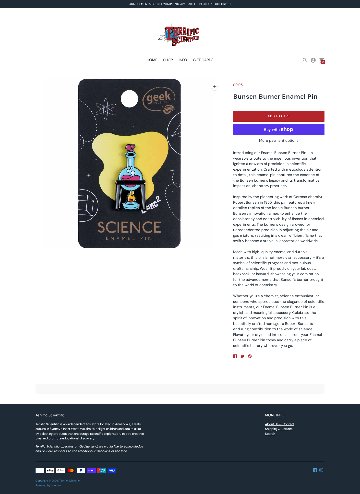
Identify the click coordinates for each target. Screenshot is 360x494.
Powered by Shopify (48, 485)
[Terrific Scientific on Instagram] (321, 469)
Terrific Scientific (69, 480)
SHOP (168, 60)
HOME (152, 60)
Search (270, 434)
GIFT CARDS (203, 60)
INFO (183, 60)
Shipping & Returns (279, 429)
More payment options (279, 141)
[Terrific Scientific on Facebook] (315, 469)
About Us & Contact (279, 424)
